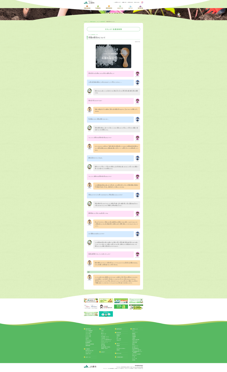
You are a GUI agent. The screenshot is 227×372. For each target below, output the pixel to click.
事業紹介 (133, 344)
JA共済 (102, 352)
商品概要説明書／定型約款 (105, 346)
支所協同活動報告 (89, 341)
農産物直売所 (119, 329)
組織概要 (134, 336)
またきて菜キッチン (89, 352)
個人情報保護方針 (136, 348)
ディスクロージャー (135, 345)
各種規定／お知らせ (104, 348)
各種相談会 (103, 344)
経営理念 (134, 335)
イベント (118, 346)
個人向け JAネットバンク (106, 341)
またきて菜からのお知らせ (121, 348)
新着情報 (118, 345)
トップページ (86, 21)
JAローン (102, 332)
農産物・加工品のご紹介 (90, 350)
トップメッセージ (134, 332)
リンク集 (133, 356)
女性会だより (119, 340)
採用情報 (133, 359)
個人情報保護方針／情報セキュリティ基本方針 (116, 368)
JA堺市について (118, 2)
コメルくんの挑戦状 (89, 332)
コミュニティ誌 (134, 358)
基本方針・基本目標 (136, 339)
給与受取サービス (105, 336)
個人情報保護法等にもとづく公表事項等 (137, 352)
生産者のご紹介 (88, 353)
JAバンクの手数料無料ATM (106, 339)
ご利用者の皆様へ (119, 357)
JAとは (133, 330)
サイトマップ (105, 368)
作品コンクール (88, 339)
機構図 (134, 338)
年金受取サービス (105, 338)
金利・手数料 (103, 345)
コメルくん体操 (88, 335)
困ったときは (137, 2)
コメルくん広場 (88, 333)
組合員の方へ (119, 334)
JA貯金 (102, 330)
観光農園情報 (88, 342)
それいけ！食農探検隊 (101, 21)
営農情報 (118, 335)
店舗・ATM (124, 2)
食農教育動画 (88, 345)
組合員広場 (118, 332)
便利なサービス (103, 333)
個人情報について (135, 346)
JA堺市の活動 (134, 342)
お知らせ (118, 343)
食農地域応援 (92, 21)
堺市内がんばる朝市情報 (90, 344)
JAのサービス (88, 357)
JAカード (103, 335)
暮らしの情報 (119, 338)
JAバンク (102, 329)
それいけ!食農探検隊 (89, 330)
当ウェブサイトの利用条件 (136, 354)
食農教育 (118, 349)
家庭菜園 (87, 338)
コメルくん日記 (88, 336)
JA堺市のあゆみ (135, 341)
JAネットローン (104, 342)
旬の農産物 (87, 349)
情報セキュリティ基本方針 (137, 349)
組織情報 (133, 333)
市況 (117, 337)
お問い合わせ (130, 2)
